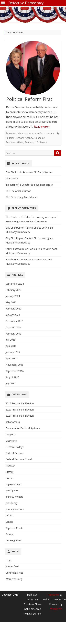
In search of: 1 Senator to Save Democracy (29, 184)
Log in (9, 560)
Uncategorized (13, 540)
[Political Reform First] (33, 68)
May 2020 (11, 302)
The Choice (12, 178)
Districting (11, 440)
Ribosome (53, 594)
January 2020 (13, 314)
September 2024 (15, 283)
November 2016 (14, 364)
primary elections (15, 509)
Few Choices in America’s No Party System (29, 172)
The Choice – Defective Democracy (25, 217)
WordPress (56, 608)
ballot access (13, 422)
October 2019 (13, 327)
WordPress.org (14, 579)
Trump (9, 534)
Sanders (29, 142)
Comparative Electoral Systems (23, 428)
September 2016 (15, 371)
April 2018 (11, 346)
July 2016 (10, 383)
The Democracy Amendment (21, 197)
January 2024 (13, 296)
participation (12, 490)
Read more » (42, 126)
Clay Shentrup (13, 227)
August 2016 (12, 377)
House (32, 133)
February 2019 (13, 333)
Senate (50, 133)
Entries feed (12, 566)
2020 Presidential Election (20, 409)
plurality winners (14, 496)
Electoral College (15, 447)
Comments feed (14, 572)
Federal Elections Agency (19, 137)
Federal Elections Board (19, 459)
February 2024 (13, 290)
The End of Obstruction (18, 191)
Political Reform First (29, 99)
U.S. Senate (41, 142)
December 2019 (14, 321)
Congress (11, 434)
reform (41, 133)
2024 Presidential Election (20, 415)
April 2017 (11, 358)
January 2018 (13, 352)
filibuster (10, 465)
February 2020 (13, 308)
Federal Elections (18, 133)
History (9, 471)
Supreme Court (14, 528)
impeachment (13, 484)
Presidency (11, 503)
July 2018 (10, 339)
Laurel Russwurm (15, 248)
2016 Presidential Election (20, 403)
